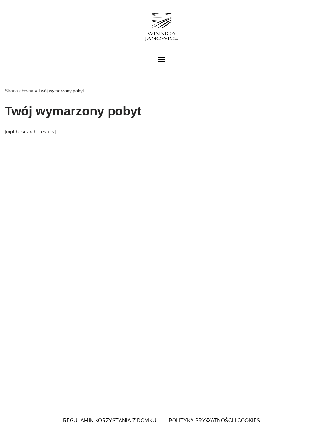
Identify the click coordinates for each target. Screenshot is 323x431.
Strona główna (19, 90)
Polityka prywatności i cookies (214, 420)
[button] (161, 59)
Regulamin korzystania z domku (109, 420)
